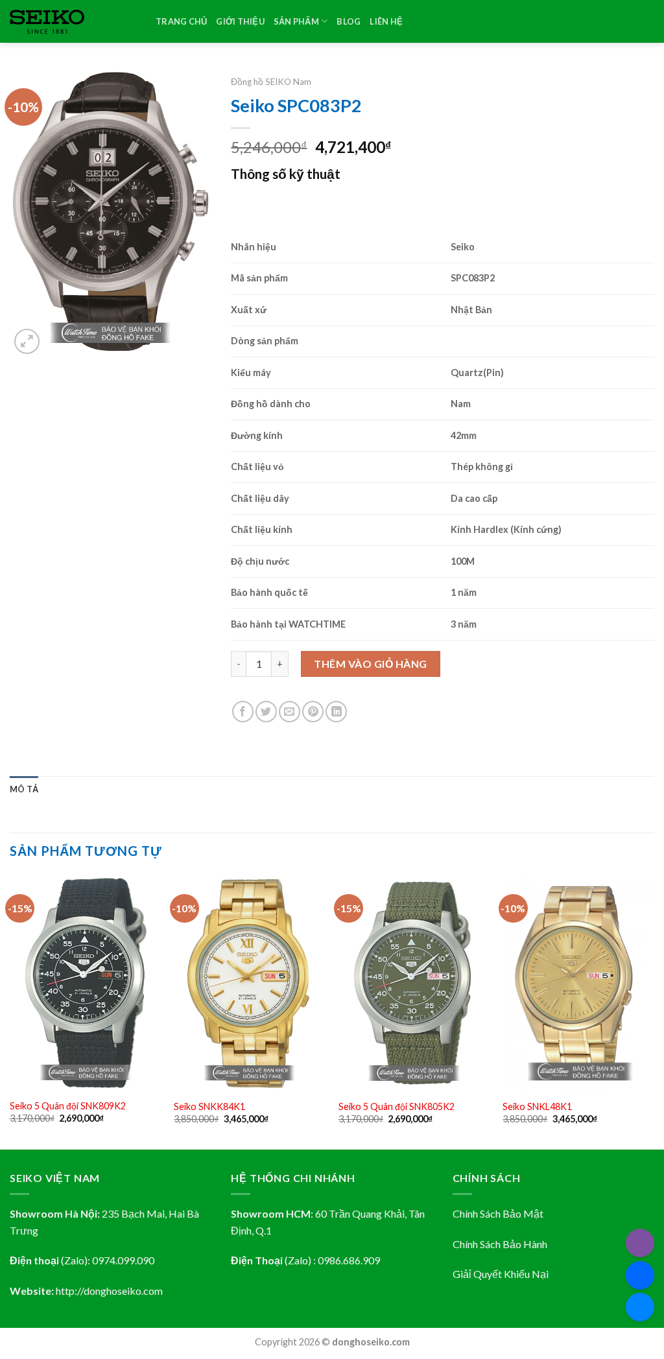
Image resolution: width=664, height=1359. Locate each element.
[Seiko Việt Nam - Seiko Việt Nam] (73, 22)
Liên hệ (386, 21)
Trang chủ (181, 21)
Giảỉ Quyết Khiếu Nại (501, 1274)
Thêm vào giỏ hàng (370, 663)
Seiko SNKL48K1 (537, 1106)
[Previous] (10, 1011)
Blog (349, 21)
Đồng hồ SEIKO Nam (271, 82)
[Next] (653, 1011)
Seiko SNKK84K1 (209, 1106)
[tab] (24, 789)
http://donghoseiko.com (109, 1290)
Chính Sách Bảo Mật (498, 1213)
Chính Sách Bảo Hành (500, 1244)
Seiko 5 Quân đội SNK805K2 (396, 1106)
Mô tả (24, 789)
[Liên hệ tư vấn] (640, 1307)
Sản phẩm (296, 21)
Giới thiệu (240, 21)
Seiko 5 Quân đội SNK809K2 (68, 1105)
